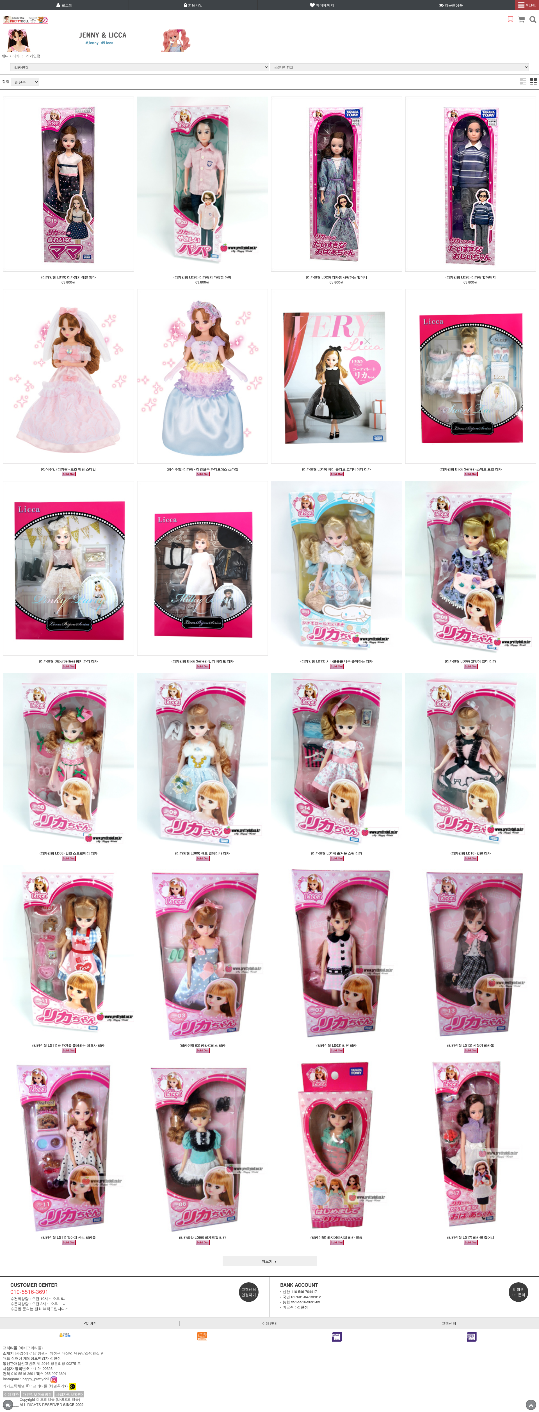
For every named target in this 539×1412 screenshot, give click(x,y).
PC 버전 (90, 1323)
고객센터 (449, 1323)
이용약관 (11, 1394)
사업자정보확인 (68, 1394)
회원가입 (195, 5)
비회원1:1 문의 (518, 1292)
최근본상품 (453, 5)
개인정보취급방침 (37, 1394)
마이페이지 (324, 5)
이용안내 (269, 1323)
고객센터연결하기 (248, 1292)
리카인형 (33, 55)
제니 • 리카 (10, 55)
